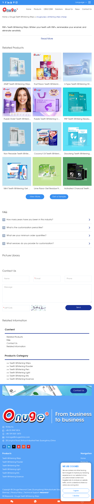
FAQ (8, 340)
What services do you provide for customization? (28, 244)
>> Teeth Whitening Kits (18, 376)
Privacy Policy (16, 493)
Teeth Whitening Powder (12, 462)
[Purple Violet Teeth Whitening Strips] (16, 102)
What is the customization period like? (23, 228)
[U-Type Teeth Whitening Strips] (77, 67)
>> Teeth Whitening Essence (20, 379)
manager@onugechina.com (18, 437)
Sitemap (5, 493)
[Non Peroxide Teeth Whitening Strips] (16, 136)
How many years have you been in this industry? (28, 220)
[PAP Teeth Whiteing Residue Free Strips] (77, 102)
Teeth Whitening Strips (11, 458)
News (77, 9)
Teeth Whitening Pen (11, 466)
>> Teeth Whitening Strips (19, 363)
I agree (76, 491)
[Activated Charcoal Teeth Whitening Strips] (77, 171)
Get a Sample (59, 197)
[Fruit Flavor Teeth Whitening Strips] (47, 67)
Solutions (59, 9)
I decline (76, 496)
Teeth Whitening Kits (10, 473)
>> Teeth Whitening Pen (18, 370)
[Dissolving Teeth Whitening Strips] (77, 136)
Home (28, 9)
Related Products (15, 337)
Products (37, 9)
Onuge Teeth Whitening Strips (21, 17)
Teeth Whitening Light (11, 469)
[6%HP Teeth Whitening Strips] (16, 67)
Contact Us (87, 9)
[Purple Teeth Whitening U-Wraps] (47, 102)
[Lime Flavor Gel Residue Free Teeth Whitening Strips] (47, 171)
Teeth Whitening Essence (13, 477)
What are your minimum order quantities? (25, 236)
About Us (69, 9)
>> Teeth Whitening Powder (20, 366)
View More (35, 197)
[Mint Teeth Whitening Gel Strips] (16, 171)
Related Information (16, 347)
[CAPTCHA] (38, 308)
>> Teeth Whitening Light (18, 373)
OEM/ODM (48, 9)
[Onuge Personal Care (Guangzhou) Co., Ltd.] (10, 9)
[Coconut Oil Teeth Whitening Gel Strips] (47, 136)
